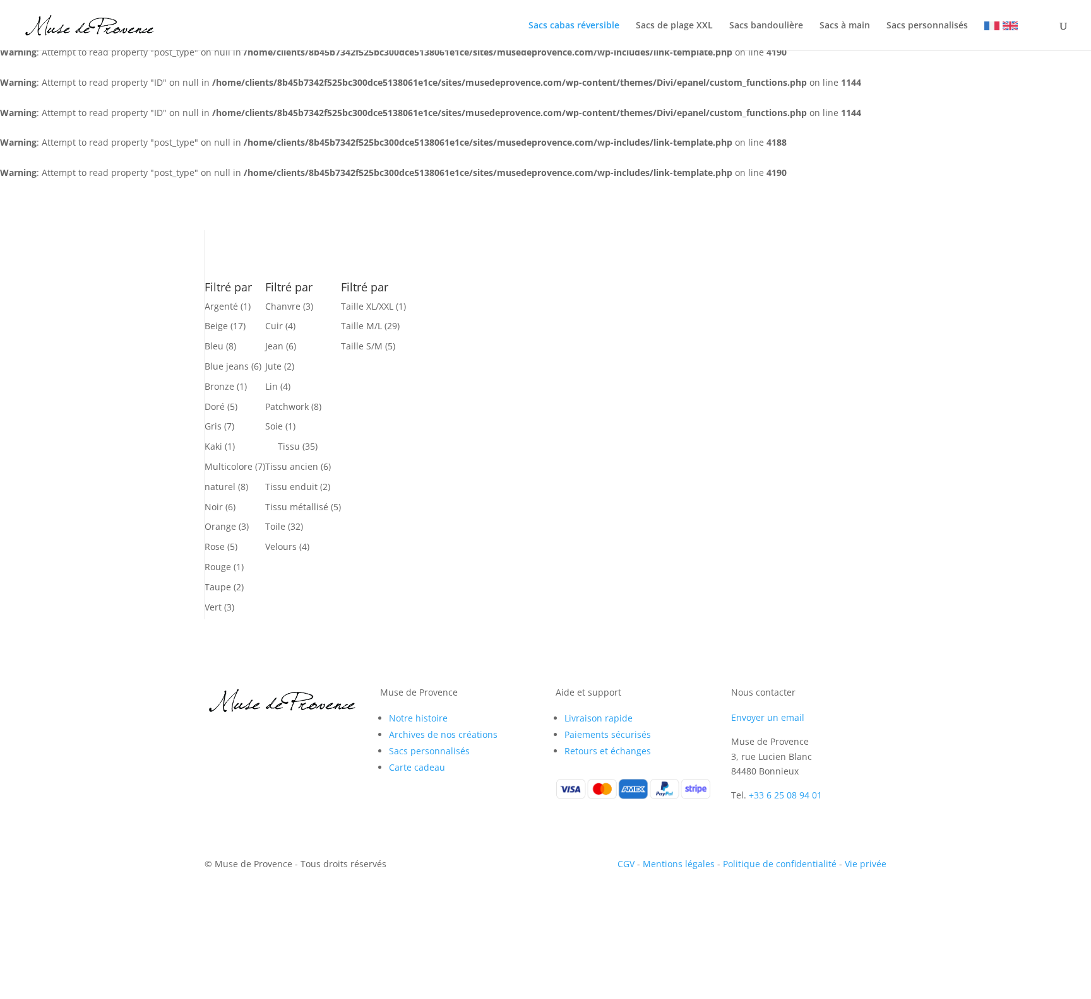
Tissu (289, 446)
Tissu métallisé (296, 507)
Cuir (274, 326)
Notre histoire (418, 718)
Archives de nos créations (443, 734)
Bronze (219, 386)
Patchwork (287, 406)
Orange (220, 526)
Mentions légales (679, 864)
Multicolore (229, 466)
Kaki (213, 446)
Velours (281, 546)
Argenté (221, 306)
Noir (214, 507)
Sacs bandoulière (766, 26)
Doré (215, 406)
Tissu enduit (291, 487)
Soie (274, 426)
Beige (216, 326)
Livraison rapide (598, 718)
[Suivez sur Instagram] (240, 736)
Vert (213, 607)
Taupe (218, 587)
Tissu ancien (291, 466)
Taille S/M (362, 346)
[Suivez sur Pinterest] (265, 736)
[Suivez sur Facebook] (215, 736)
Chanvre (283, 306)
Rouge (218, 567)
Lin (271, 386)
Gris (213, 426)
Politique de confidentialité (780, 864)
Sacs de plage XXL (674, 26)
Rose (215, 546)
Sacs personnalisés (927, 26)
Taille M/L (361, 326)
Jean (274, 346)
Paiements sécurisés (607, 734)
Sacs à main (845, 26)
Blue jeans (227, 366)
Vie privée (865, 864)
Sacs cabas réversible (573, 26)
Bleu (214, 346)
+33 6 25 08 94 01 (785, 795)
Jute (273, 366)
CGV (626, 864)
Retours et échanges (607, 751)
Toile (275, 526)
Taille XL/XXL (367, 306)
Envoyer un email (767, 717)
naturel (220, 487)
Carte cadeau (417, 767)
